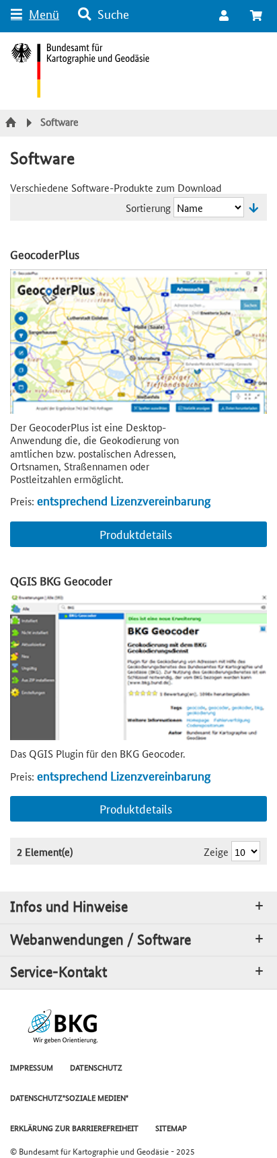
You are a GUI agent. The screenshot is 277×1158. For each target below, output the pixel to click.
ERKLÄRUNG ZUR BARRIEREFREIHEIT (74, 1127)
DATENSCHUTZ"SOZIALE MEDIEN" (69, 1097)
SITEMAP (171, 1127)
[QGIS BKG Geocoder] (138, 667)
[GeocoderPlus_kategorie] (138, 341)
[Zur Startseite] (12, 123)
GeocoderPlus (44, 254)
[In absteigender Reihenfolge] (253, 207)
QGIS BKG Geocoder (61, 580)
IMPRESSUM (31, 1066)
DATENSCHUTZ (96, 1066)
